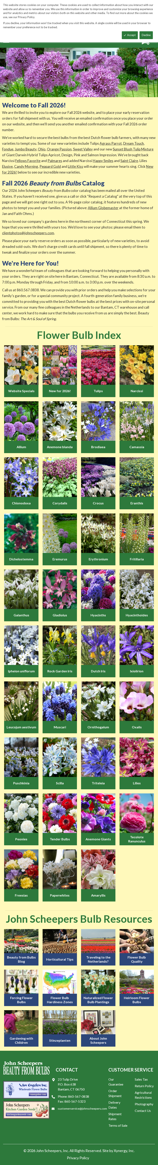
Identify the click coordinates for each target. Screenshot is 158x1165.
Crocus (98, 503)
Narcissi (137, 391)
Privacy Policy (78, 1158)
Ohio (41, 149)
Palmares (55, 161)
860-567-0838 (78, 1096)
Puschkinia (21, 783)
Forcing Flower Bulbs (21, 1000)
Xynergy (120, 1150)
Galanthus (21, 615)
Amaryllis (98, 895)
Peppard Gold (50, 166)
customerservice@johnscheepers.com (82, 1108)
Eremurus (59, 559)
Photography (144, 1104)
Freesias (21, 895)
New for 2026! (60, 391)
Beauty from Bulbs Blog (21, 959)
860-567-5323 (74, 1101)
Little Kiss (75, 166)
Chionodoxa (21, 503)
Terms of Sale (117, 1125)
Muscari (60, 727)
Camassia (136, 447)
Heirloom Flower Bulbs (137, 1000)
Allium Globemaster (103, 208)
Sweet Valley (83, 149)
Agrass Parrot (111, 143)
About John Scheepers (98, 1040)
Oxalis (137, 727)
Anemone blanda (60, 447)
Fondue (7, 149)
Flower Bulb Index (79, 335)
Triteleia (98, 783)
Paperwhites (60, 895)
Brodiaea (98, 447)
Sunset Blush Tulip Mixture (133, 149)
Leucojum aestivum (21, 727)
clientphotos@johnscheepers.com (28, 233)
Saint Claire (129, 161)
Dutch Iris (98, 671)
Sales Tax (141, 1079)
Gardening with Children (21, 1040)
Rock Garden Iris (59, 671)
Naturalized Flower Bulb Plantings (98, 1000)
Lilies (137, 783)
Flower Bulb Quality (137, 959)
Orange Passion (59, 149)
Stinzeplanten (59, 1040)
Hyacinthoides (137, 615)
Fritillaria (137, 559)
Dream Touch (133, 143)
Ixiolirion (136, 671)
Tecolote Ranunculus (136, 839)
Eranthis (136, 503)
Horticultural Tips (59, 959)
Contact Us (143, 1111)
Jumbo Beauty (25, 149)
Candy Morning (26, 166)
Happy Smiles (103, 161)
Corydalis (59, 503)
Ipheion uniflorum (21, 671)
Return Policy (144, 1086)
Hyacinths (98, 615)
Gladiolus (60, 615)
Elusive (7, 166)
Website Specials (21, 391)
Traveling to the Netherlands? (98, 959)
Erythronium (98, 559)
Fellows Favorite (28, 161)
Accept (131, 35)
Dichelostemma (21, 559)
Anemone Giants (98, 839)
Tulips (98, 391)
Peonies (21, 839)
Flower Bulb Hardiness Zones (60, 1000)
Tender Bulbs (60, 839)
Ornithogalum (98, 727)
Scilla (60, 783)
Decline (146, 35)
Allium (21, 447)
